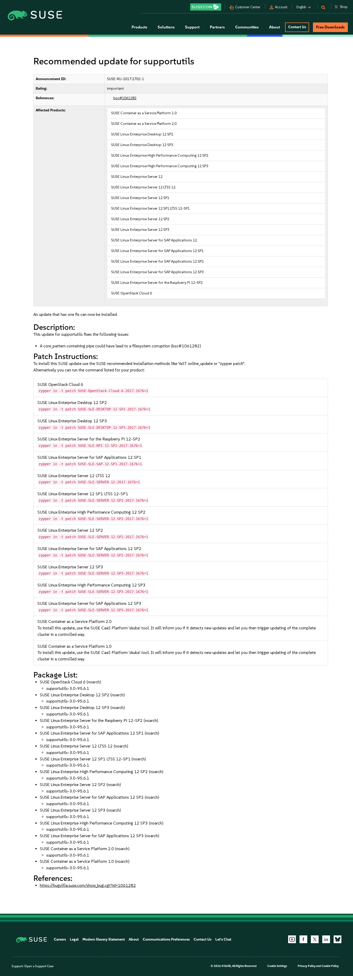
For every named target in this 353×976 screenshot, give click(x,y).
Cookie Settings (277, 966)
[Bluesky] (337, 939)
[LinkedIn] (326, 939)
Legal (74, 939)
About (134, 939)
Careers (60, 939)
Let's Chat (223, 939)
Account (281, 7)
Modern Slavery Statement (103, 939)
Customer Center (247, 7)
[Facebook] (303, 939)
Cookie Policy (330, 966)
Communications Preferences (166, 939)
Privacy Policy (307, 966)
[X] (315, 939)
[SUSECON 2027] (205, 7)
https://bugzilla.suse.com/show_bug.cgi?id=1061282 (88, 885)
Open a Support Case (38, 966)
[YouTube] (292, 939)
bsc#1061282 (124, 98)
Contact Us (297, 27)
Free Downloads (330, 27)
